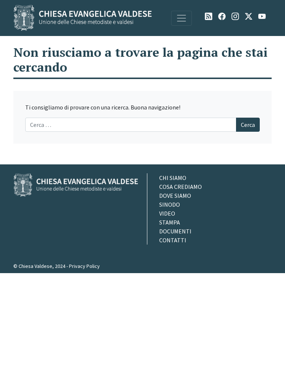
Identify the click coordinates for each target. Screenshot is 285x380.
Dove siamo (175, 195)
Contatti (172, 240)
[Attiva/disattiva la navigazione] (181, 18)
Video (167, 213)
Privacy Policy (84, 266)
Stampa (169, 222)
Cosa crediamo (180, 186)
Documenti (175, 231)
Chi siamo (172, 177)
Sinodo (169, 204)
